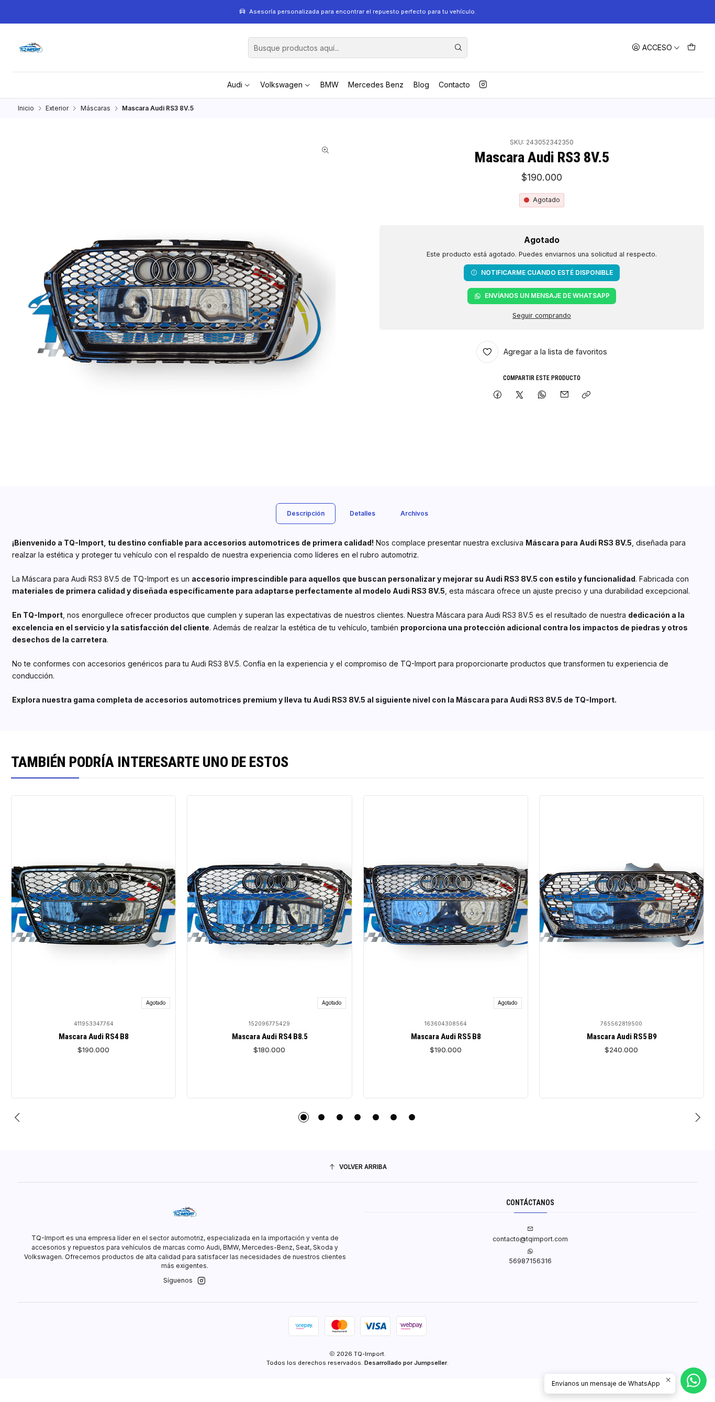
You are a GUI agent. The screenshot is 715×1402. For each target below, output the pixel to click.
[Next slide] (696, 1117)
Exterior (57, 108)
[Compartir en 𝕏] (520, 395)
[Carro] (691, 47)
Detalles (362, 513)
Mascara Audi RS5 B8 (446, 1036)
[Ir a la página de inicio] (31, 48)
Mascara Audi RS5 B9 (621, 1036)
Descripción (306, 513)
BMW (329, 84)
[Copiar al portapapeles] (586, 395)
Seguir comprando (541, 316)
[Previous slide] (19, 1117)
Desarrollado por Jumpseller (405, 1362)
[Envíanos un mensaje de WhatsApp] (693, 1380)
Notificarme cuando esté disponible (547, 272)
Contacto (454, 84)
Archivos (414, 513)
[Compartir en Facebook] (498, 395)
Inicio (26, 108)
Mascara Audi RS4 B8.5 (269, 1036)
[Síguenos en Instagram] (483, 85)
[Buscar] (458, 47)
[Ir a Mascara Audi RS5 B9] (621, 905)
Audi (234, 84)
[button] (303, 1117)
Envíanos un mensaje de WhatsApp (547, 295)
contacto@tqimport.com (530, 1239)
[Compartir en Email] (564, 395)
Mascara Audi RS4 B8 (93, 1036)
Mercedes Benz (376, 84)
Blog (421, 84)
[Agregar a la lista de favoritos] (28, 905)
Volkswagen (281, 84)
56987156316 (530, 1261)
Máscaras (95, 108)
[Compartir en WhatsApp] (542, 395)
